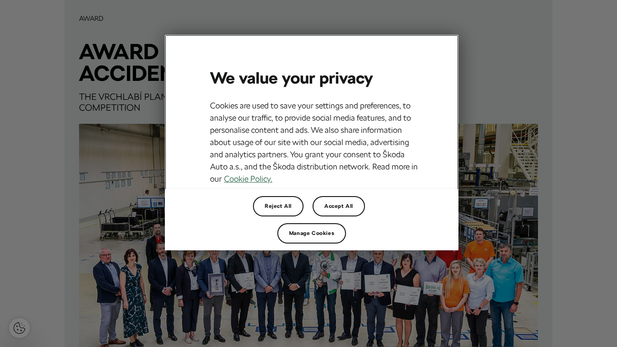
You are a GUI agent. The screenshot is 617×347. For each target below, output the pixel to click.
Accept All (338, 206)
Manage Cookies (311, 233)
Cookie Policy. (248, 178)
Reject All (278, 206)
